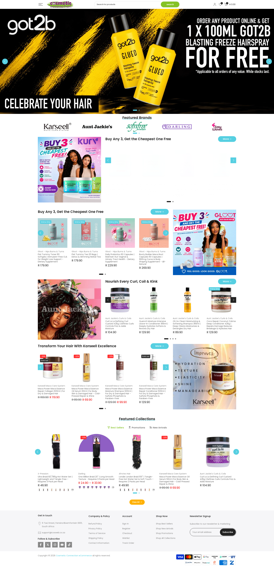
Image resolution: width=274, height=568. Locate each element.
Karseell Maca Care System (51, 385)
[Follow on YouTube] (62, 545)
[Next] (269, 61)
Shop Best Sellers (164, 523)
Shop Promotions (164, 533)
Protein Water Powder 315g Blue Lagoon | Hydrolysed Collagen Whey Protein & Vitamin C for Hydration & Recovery (220, 189)
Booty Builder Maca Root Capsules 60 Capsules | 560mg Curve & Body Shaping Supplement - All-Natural (152, 259)
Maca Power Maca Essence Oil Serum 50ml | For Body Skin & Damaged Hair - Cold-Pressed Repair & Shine (86, 392)
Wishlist (126, 538)
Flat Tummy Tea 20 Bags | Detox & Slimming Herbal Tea (86, 255)
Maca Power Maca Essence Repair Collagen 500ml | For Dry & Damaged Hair (51, 391)
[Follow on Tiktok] (69, 545)
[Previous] (5, 61)
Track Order (128, 543)
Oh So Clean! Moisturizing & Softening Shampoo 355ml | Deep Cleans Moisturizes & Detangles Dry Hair (187, 325)
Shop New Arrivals (164, 528)
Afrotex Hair (124, 473)
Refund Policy (95, 523)
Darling (81, 473)
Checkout (127, 533)
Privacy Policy (95, 528)
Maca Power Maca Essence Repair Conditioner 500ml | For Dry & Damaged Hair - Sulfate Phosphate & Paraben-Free (152, 393)
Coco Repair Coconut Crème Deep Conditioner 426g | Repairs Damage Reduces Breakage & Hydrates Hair (221, 325)
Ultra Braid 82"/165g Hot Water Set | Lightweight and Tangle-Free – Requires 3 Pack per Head (55, 479)
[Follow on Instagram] (55, 545)
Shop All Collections (165, 538)
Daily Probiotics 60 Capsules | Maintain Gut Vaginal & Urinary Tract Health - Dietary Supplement (120, 258)
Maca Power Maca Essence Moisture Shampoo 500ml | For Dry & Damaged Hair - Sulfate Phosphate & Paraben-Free (118, 393)
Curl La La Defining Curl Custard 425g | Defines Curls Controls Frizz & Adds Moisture (119, 325)
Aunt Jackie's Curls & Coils (118, 318)
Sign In (125, 523)
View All (136, 502)
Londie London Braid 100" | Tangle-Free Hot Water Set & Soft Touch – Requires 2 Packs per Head (136, 479)
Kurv (107, 181)
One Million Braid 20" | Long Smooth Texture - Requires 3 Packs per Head (96, 478)
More (226, 139)
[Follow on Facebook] (41, 545)
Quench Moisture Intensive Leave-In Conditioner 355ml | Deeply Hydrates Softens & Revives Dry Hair (153, 325)
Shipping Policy (95, 538)
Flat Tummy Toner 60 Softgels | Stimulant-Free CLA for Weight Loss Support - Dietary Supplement (52, 258)
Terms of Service (96, 533)
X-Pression (43, 473)
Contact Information (98, 543)
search (170, 4)
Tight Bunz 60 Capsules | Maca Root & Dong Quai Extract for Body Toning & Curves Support (185, 188)
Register (126, 528)
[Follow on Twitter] (48, 545)
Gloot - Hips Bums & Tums (51, 251)
